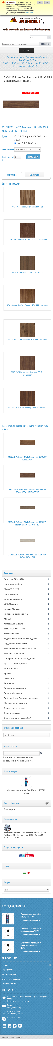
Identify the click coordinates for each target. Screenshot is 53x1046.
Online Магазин (14, 57)
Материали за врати (16, 624)
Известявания (10, 819)
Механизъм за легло (16, 653)
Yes (39, 2)
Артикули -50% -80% (16, 579)
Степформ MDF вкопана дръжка (22, 658)
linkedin (4, 1026)
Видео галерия (9, 974)
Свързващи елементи (17, 708)
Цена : (5, 136)
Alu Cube (10, 619)
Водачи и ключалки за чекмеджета (23, 638)
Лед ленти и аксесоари (17, 688)
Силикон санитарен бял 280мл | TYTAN (26, 790)
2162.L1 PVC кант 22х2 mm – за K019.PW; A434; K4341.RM (27, 556)
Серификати (7, 969)
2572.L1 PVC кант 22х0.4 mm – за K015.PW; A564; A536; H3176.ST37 (25, 64)
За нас (5, 965)
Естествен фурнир (15, 599)
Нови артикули (10, 771)
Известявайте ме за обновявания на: (26, 835)
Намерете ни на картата (18, 1001)
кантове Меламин (15, 609)
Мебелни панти (13, 634)
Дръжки (10, 673)
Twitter (15, 1026)
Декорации (12, 683)
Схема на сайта (9, 983)
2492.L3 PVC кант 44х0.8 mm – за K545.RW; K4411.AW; (27, 458)
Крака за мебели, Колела (19, 663)
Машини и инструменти (17, 703)
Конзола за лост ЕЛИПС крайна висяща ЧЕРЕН (31, 929)
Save (30, 855)
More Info (29, 13)
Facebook (20, 1026)
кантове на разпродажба (18, 614)
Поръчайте (33, 156)
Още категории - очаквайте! (17, 718)
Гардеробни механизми (17, 643)
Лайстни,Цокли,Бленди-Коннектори (23, 698)
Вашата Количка (11, 803)
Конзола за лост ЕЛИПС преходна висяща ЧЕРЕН (31, 945)
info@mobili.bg (14, 1007)
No (47, 2)
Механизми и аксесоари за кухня (22, 648)
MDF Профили (13, 668)
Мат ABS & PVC (26, 60)
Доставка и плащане (11, 979)
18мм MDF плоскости (16, 629)
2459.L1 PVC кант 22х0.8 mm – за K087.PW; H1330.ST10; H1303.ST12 (27, 523)
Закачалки (11, 678)
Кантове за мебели (35, 57)
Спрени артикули (15, 713)
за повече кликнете (31, 920)
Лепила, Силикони (15, 693)
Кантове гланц (13, 594)
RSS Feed (10, 1026)
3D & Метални (13, 604)
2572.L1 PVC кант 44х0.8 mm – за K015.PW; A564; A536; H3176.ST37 (27, 490)
